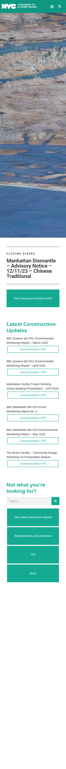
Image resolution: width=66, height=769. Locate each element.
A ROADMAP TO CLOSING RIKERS (27, 5)
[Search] (55, 501)
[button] (52, 6)
